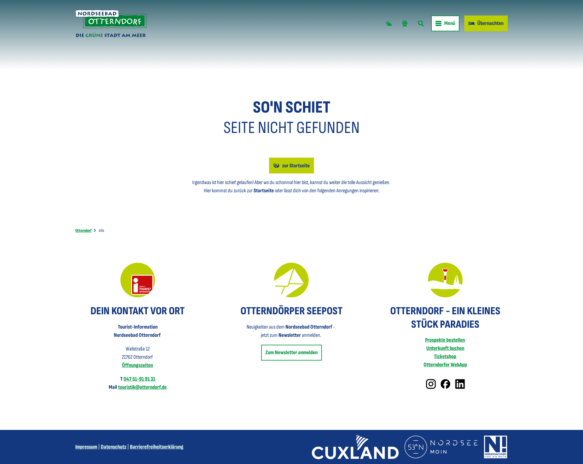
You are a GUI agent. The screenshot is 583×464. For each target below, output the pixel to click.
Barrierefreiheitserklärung (156, 447)
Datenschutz (113, 447)
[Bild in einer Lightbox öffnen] (138, 280)
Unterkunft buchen (445, 348)
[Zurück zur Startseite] (111, 23)
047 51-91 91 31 (139, 379)
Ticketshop (445, 356)
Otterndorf (83, 230)
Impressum (86, 447)
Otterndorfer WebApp (445, 364)
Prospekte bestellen (445, 340)
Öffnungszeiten (137, 365)
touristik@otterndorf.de (142, 387)
